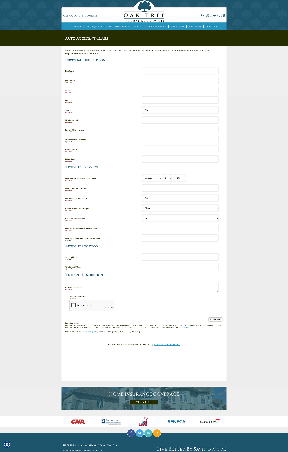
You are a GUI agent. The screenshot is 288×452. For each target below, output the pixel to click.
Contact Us (117, 445)
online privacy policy (90, 331)
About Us (88, 445)
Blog (109, 445)
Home (80, 445)
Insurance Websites (118, 344)
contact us (185, 327)
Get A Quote (99, 445)
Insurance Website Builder (167, 344)
